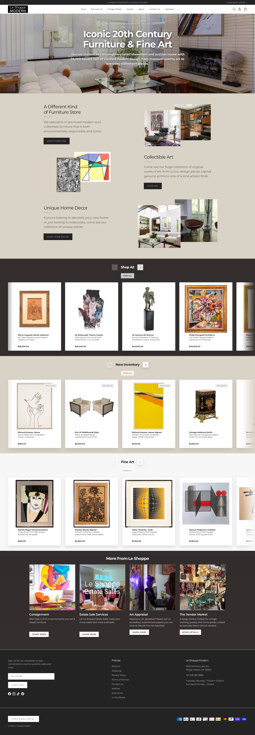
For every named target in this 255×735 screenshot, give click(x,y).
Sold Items (117, 693)
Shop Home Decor (58, 237)
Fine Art (127, 462)
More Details (190, 632)
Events (130, 9)
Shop (83, 9)
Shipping (116, 671)
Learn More (39, 634)
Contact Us (155, 9)
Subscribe (17, 685)
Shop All (127, 267)
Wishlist (116, 688)
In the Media (118, 697)
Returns (116, 666)
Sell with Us (96, 9)
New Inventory (127, 365)
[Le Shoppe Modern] (18, 9)
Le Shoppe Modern (22, 726)
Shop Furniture (56, 141)
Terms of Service (120, 679)
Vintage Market (114, 9)
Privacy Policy (119, 675)
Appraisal (169, 9)
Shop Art (152, 186)
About (141, 9)
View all (127, 276)
